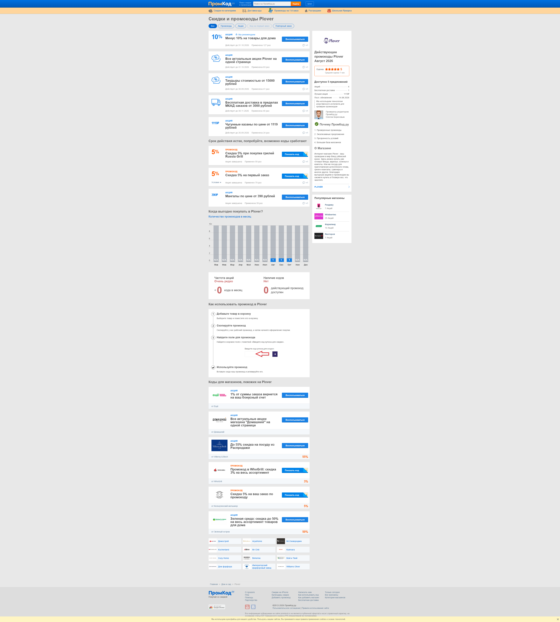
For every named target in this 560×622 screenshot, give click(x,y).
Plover (318, 187)
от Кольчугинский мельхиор (224, 506)
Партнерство (251, 600)
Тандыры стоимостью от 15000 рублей (250, 82)
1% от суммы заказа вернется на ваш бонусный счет (254, 395)
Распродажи (315, 10)
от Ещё (214, 406)
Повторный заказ (283, 26)
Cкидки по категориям (225, 10)
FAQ (247, 595)
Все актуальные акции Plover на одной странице (251, 60)
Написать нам (305, 592)
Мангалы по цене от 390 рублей (250, 196)
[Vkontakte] (253, 606)
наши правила (301, 619)
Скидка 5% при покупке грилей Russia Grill (249, 154)
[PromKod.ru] (222, 3)
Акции (241, 26)
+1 (307, 45)
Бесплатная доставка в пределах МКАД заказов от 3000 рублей (251, 104)
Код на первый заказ (259, 26)
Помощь (249, 597)
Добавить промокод (281, 597)
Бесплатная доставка (308, 600)
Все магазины (331, 595)
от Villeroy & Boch (219, 457)
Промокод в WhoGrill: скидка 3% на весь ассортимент (253, 471)
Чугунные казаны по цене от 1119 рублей (251, 126)
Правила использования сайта (315, 608)
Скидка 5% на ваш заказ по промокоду (251, 495)
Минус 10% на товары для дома (250, 38)
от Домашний (217, 432)
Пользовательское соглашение (286, 608)
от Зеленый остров (220, 532)
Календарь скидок (280, 595)
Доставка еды (255, 10)
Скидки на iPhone (280, 592)
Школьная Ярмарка (342, 10)
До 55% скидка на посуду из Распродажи (252, 446)
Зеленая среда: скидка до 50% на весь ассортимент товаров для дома (254, 522)
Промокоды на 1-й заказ (286, 10)
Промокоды (226, 26)
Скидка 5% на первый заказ (247, 175)
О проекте (250, 592)
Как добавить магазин (308, 597)
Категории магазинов (335, 597)
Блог (310, 4)
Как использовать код (308, 595)
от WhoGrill (216, 481)
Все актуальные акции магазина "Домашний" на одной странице (250, 422)
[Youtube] (247, 606)
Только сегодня (332, 592)
